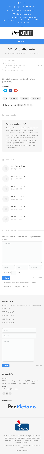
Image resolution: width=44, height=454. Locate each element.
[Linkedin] (33, 6)
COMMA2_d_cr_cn (17, 196)
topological (36, 98)
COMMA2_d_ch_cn (18, 166)
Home (7, 53)
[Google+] (30, 6)
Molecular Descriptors (19, 53)
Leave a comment (11, 63)
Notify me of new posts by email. (16, 286)
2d (6, 98)
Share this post (10, 105)
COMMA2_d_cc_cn (18, 186)
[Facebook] (23, 6)
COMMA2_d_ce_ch (18, 216)
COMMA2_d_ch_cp (18, 206)
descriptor (14, 98)
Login (18, 7)
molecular (25, 98)
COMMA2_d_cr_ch (8, 312)
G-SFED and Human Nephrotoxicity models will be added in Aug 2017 (21, 307)
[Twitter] (27, 6)
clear (38, 365)
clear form (36, 277)
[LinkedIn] (31, 105)
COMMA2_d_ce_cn (18, 176)
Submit (6, 278)
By (14, 70)
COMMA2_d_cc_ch (8, 315)
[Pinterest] (28, 105)
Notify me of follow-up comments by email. (20, 283)
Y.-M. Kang (38, 436)
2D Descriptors (34, 53)
